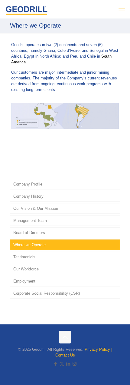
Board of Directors (29, 232)
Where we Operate (29, 245)
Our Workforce (26, 269)
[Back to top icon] (65, 337)
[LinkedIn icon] (68, 363)
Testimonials (24, 257)
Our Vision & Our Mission (35, 208)
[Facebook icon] (55, 363)
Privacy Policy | (98, 349)
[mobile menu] (122, 9)
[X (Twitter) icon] (62, 363)
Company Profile (27, 184)
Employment (24, 281)
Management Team (30, 220)
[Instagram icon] (74, 363)
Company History (28, 196)
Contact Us (65, 355)
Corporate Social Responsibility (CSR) (46, 293)
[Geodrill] (27, 9)
